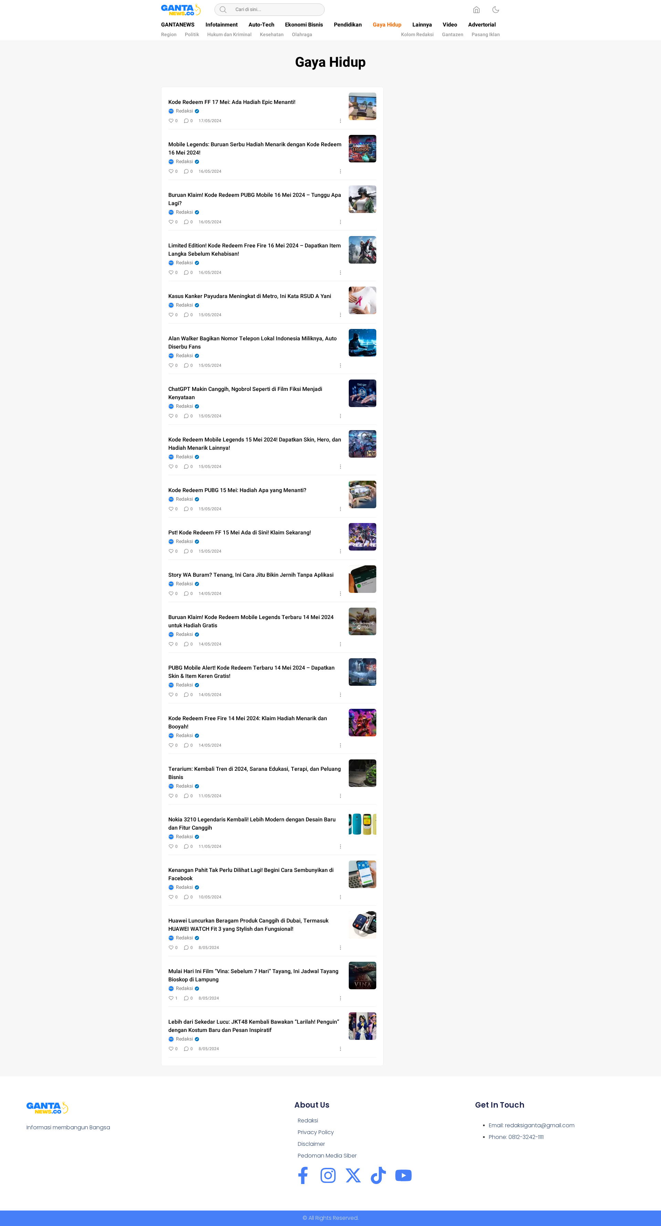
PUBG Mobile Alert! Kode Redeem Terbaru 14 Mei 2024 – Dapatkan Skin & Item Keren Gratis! (251, 672)
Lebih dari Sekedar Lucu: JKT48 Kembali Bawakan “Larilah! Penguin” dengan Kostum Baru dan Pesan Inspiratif (253, 1026)
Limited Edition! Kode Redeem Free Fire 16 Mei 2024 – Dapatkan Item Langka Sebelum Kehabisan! (254, 250)
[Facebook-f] (303, 1175)
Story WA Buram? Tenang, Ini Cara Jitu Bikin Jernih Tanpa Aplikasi (251, 575)
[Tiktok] (378, 1175)
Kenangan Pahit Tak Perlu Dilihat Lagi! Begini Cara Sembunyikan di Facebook (251, 874)
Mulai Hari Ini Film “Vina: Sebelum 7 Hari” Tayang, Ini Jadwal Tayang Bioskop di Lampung (253, 975)
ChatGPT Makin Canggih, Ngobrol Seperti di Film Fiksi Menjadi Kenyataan (245, 393)
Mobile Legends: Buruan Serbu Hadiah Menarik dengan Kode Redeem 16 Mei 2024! (255, 148)
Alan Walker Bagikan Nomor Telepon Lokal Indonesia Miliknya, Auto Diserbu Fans (252, 342)
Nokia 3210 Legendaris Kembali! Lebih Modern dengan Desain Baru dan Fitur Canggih (252, 823)
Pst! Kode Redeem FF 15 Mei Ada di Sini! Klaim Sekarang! (239, 533)
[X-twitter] (353, 1175)
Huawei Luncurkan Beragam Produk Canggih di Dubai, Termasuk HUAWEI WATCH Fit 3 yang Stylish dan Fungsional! (248, 925)
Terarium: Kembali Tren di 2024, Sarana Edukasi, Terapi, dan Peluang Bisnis (254, 773)
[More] (340, 121)
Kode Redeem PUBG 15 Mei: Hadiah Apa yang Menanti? (237, 490)
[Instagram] (328, 1175)
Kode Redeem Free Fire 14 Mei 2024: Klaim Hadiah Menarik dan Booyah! (247, 722)
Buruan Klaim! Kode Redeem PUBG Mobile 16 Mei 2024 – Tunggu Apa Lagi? (254, 199)
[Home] (476, 10)
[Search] (223, 9)
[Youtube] (403, 1175)
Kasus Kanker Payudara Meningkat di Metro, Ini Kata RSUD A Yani (249, 296)
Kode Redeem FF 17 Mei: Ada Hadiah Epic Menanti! (231, 102)
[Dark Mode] (496, 10)
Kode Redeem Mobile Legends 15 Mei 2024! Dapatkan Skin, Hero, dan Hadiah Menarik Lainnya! (254, 444)
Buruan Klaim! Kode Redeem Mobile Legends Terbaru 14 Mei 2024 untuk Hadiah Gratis (251, 621)
